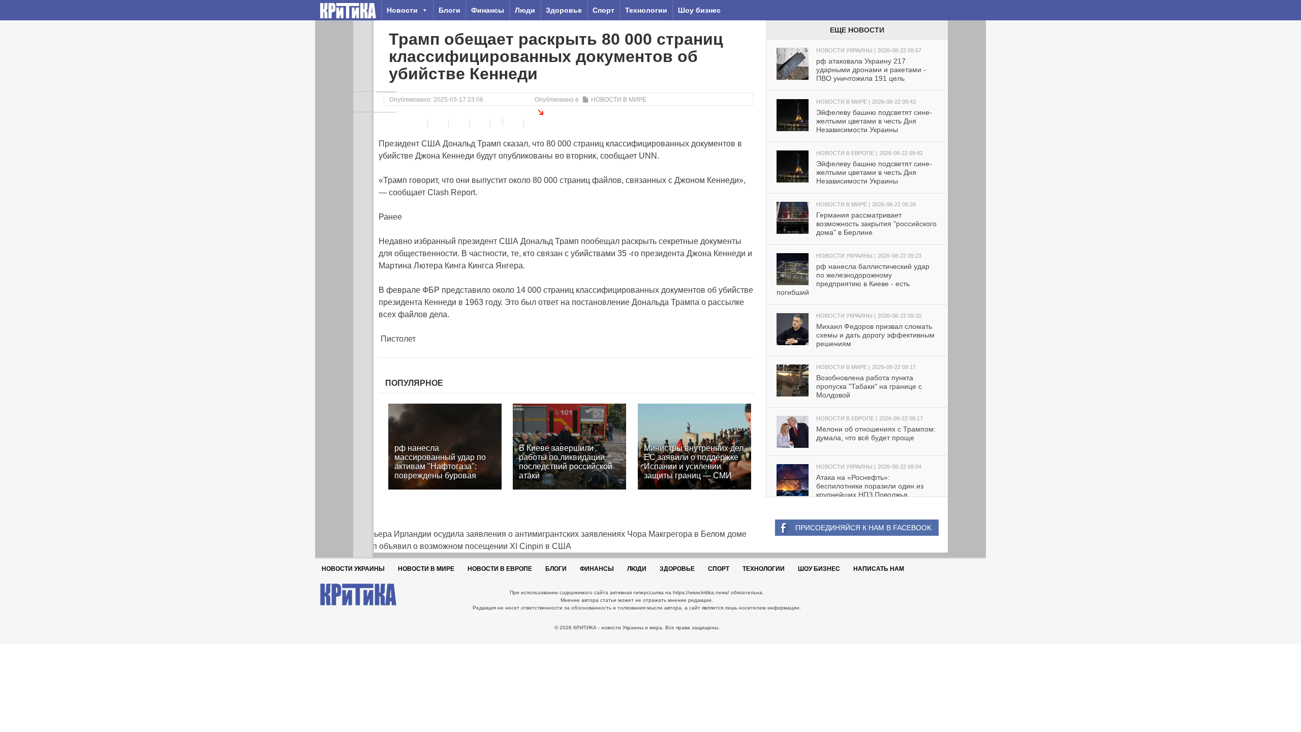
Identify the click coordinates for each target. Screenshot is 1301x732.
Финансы (487, 10)
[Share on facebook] (418, 123)
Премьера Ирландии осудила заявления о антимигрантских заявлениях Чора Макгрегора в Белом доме (550, 534)
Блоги (449, 10)
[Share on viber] (497, 122)
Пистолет (397, 338)
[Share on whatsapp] (514, 123)
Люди (525, 10)
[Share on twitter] (460, 123)
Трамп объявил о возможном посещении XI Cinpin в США (462, 546)
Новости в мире (618, 99)
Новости (402, 10)
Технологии (646, 10)
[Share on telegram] (439, 123)
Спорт (603, 10)
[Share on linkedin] (481, 123)
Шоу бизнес (699, 10)
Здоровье (564, 10)
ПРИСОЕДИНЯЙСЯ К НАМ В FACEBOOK (863, 528)
